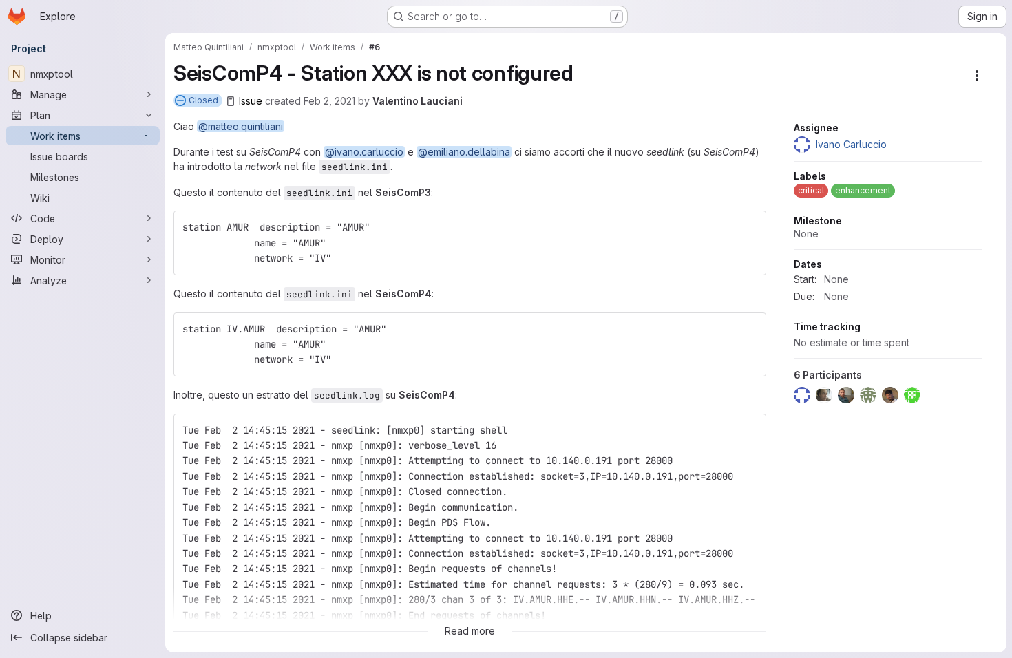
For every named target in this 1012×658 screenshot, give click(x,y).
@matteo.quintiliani (240, 126)
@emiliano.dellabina (464, 152)
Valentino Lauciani (417, 101)
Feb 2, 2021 (329, 101)
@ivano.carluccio (364, 152)
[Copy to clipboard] (750, 227)
